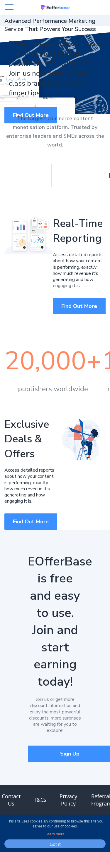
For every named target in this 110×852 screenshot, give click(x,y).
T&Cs (40, 799)
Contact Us (11, 800)
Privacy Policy (68, 800)
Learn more (55, 834)
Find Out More (79, 306)
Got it (55, 844)
